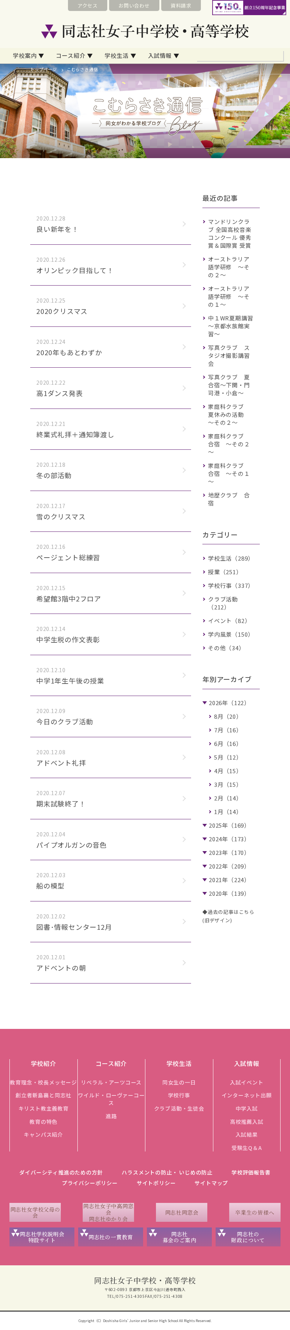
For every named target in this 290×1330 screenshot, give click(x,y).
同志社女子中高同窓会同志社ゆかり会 (108, 1212)
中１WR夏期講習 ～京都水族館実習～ (233, 326)
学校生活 (116, 55)
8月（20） (228, 716)
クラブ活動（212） (223, 603)
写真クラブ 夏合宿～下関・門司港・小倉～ (229, 385)
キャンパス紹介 (43, 1134)
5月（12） (228, 757)
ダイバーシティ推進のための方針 (61, 1172)
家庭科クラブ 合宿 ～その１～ (229, 473)
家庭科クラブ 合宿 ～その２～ (229, 444)
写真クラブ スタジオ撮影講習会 (229, 355)
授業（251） (225, 572)
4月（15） (228, 771)
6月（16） (228, 743)
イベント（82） (229, 621)
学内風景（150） (231, 634)
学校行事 (179, 1095)
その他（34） (226, 648)
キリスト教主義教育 (44, 1108)
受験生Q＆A (246, 1147)
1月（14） (228, 812)
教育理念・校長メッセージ (43, 1082)
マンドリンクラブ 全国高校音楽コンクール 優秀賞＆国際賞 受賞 (229, 233)
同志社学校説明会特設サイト (42, 1237)
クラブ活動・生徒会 (179, 1108)
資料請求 (181, 5)
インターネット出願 (247, 1095)
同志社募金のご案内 (179, 1237)
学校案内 (25, 55)
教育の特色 (43, 1121)
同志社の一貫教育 (110, 1237)
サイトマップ (211, 1183)
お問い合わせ (134, 5)
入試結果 (247, 1134)
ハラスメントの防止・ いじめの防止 (167, 1172)
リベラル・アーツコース (111, 1082)
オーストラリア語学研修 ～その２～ (229, 267)
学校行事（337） (231, 585)
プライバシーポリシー (90, 1183)
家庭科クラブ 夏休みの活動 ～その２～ (229, 414)
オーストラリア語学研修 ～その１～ (229, 296)
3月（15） (228, 784)
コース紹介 (70, 55)
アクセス (87, 5)
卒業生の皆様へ (255, 1212)
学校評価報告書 (251, 1172)
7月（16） (228, 730)
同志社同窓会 (182, 1212)
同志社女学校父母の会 (35, 1213)
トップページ (43, 69)
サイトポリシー (156, 1183)
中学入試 (247, 1108)
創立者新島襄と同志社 (43, 1095)
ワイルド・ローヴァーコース (111, 1098)
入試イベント (247, 1082)
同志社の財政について (248, 1237)
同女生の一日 (179, 1082)
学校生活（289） (231, 558)
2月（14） (228, 798)
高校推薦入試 (247, 1121)
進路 (111, 1116)
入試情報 (160, 55)
